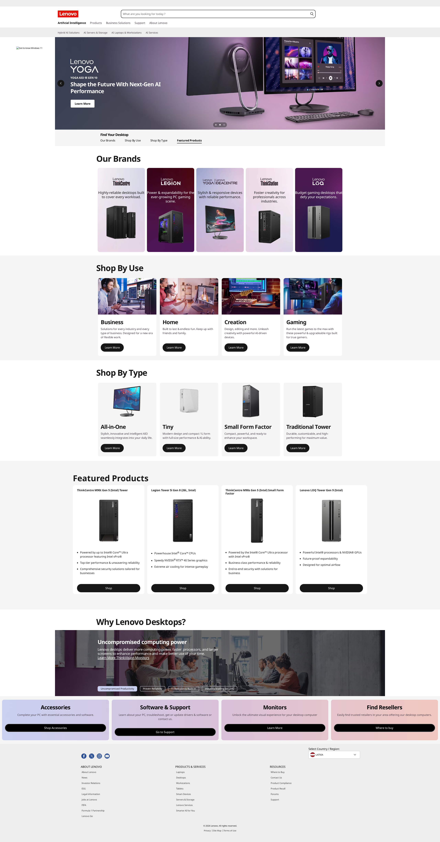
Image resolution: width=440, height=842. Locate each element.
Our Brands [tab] (107, 140)
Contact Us (276, 777)
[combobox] (215, 14)
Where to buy (384, 728)
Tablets (179, 788)
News (84, 777)
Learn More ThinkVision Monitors (123, 657)
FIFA (84, 805)
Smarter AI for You (185, 810)
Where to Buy (278, 772)
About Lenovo (89, 772)
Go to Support (165, 732)
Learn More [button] (112, 347)
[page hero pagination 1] (220, 125)
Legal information (91, 794)
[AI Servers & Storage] (109, 33)
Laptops (180, 772)
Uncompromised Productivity (117, 689)
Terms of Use (230, 830)
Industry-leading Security (219, 689)
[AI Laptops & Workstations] (143, 33)
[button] (312, 13)
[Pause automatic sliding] (216, 125)
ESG (84, 788)
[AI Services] (159, 33)
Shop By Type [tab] (158, 140)
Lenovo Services (184, 805)
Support (275, 799)
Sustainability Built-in (183, 689)
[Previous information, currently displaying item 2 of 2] (60, 83)
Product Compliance (281, 783)
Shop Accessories (55, 728)
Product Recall (278, 788)
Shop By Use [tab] (133, 140)
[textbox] (335, 754)
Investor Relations (91, 783)
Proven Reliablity (152, 689)
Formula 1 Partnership (93, 810)
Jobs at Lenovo (89, 799)
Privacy (207, 830)
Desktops (181, 777)
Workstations (183, 783)
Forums (275, 794)
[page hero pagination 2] (224, 125)
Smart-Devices (183, 794)
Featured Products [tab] (189, 140)
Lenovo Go (87, 816)
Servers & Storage (185, 799)
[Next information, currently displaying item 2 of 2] (379, 83)
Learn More (274, 728)
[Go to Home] (68, 13)
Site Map (217, 830)
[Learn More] (220, 83)
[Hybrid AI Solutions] (81, 33)
